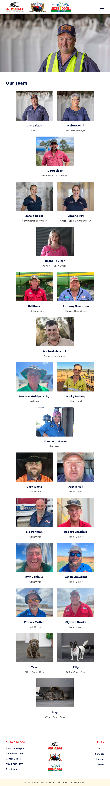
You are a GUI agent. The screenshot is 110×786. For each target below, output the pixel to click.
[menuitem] (99, 748)
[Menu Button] (102, 7)
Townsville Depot (15, 748)
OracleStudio (79, 782)
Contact (100, 764)
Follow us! (14, 769)
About (101, 748)
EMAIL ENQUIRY (14, 764)
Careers (100, 759)
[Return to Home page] (14, 7)
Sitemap (64, 782)
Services (99, 753)
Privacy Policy (52, 782)
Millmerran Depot (15, 753)
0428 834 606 (15, 742)
